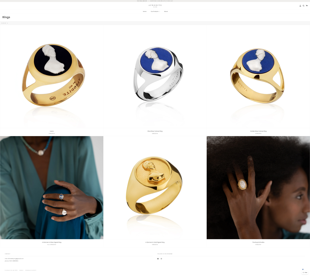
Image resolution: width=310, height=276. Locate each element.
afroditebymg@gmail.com (16, 258)
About (166, 11)
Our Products (155, 11)
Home (144, 11)
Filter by (3, 23)
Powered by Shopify (30, 270)
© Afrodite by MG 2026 (11, 270)
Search (21, 270)
